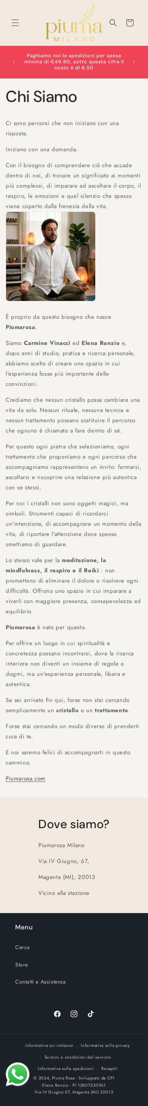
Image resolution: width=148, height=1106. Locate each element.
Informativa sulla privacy (105, 1045)
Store (21, 964)
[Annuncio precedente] (14, 61)
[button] (15, 22)
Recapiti (109, 1068)
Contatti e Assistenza (40, 981)
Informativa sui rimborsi (49, 1045)
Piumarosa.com (26, 778)
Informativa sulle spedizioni (66, 1068)
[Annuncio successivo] (134, 61)
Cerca (22, 947)
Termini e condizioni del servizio (77, 1057)
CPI (111, 1078)
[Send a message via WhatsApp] (17, 1074)
